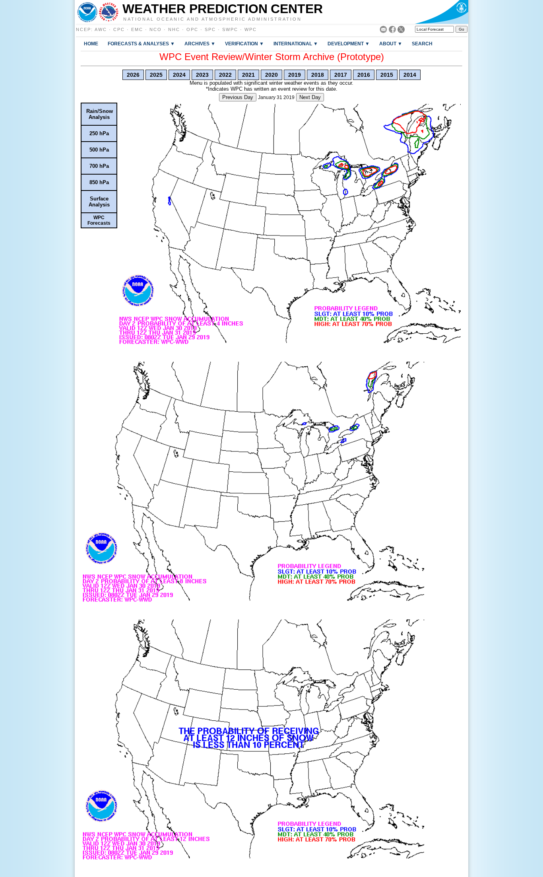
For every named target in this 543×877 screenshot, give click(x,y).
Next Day (310, 97)
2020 (271, 75)
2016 (363, 75)
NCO (155, 29)
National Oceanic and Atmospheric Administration (212, 19)
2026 (133, 75)
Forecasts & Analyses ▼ (141, 43)
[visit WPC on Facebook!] (392, 30)
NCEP (83, 29)
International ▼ (295, 43)
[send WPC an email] (383, 30)
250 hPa (99, 133)
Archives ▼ (199, 43)
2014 (409, 75)
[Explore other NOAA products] (87, 12)
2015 (386, 75)
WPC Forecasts (99, 220)
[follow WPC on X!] (401, 30)
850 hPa (99, 182)
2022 (225, 75)
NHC (174, 29)
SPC (210, 29)
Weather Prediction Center (222, 9)
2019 (294, 75)
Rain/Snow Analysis (99, 114)
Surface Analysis (99, 202)
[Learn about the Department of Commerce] (441, 12)
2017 (340, 75)
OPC (192, 29)
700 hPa (99, 166)
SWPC (230, 29)
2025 (156, 75)
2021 (248, 75)
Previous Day (237, 97)
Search (422, 43)
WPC (250, 29)
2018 (317, 75)
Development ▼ (349, 43)
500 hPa (99, 150)
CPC (119, 29)
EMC (137, 29)
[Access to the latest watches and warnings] (108, 12)
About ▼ (390, 43)
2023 (202, 75)
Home (91, 43)
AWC (101, 29)
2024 (179, 75)
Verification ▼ (244, 43)
